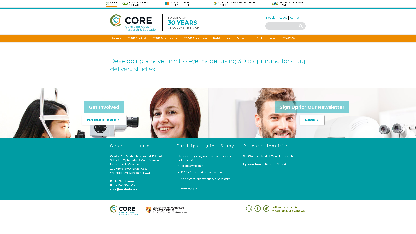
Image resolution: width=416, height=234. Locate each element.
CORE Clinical (136, 38)
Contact (295, 17)
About (283, 17)
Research (243, 38)
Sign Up (312, 120)
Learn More (189, 189)
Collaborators (266, 38)
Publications (222, 38)
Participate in (104, 120)
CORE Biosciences (165, 38)
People (271, 17)
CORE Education (195, 38)
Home (116, 38)
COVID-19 (288, 38)
